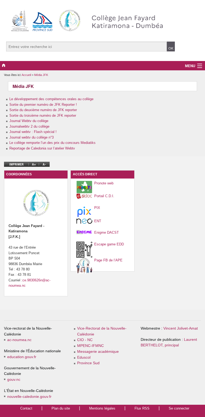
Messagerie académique (98, 352)
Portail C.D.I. (104, 196)
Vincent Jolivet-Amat (180, 328)
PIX (97, 208)
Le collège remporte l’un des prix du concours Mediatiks (52, 143)
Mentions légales (102, 408)
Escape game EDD (109, 244)
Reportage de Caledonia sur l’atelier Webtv (42, 148)
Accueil (26, 74)
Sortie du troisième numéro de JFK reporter (42, 116)
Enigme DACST (106, 232)
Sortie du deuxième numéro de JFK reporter (43, 110)
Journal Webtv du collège (28, 121)
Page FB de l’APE (108, 260)
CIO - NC (85, 340)
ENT (97, 221)
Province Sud (88, 363)
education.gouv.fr (21, 357)
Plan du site (61, 408)
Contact (26, 408)
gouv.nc (13, 380)
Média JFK (41, 74)
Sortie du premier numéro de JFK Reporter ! (43, 105)
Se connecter (179, 408)
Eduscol (83, 357)
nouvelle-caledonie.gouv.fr (29, 397)
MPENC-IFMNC (90, 346)
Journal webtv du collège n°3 (31, 137)
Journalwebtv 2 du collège (29, 126)
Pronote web (103, 183)
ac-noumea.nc (19, 340)
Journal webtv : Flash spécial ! (33, 132)
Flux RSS (142, 408)
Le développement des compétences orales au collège (51, 99)
